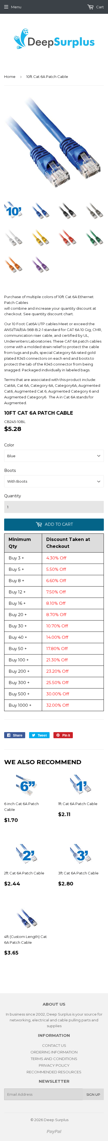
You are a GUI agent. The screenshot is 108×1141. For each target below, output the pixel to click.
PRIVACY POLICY (54, 1065)
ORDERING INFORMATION (54, 1052)
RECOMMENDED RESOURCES (54, 1072)
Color (9, 445)
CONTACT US (54, 1045)
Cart (99, 7)
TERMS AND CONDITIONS (54, 1058)
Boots (10, 470)
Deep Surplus (56, 1120)
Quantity (12, 495)
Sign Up (93, 1094)
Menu (16, 7)
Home (10, 76)
